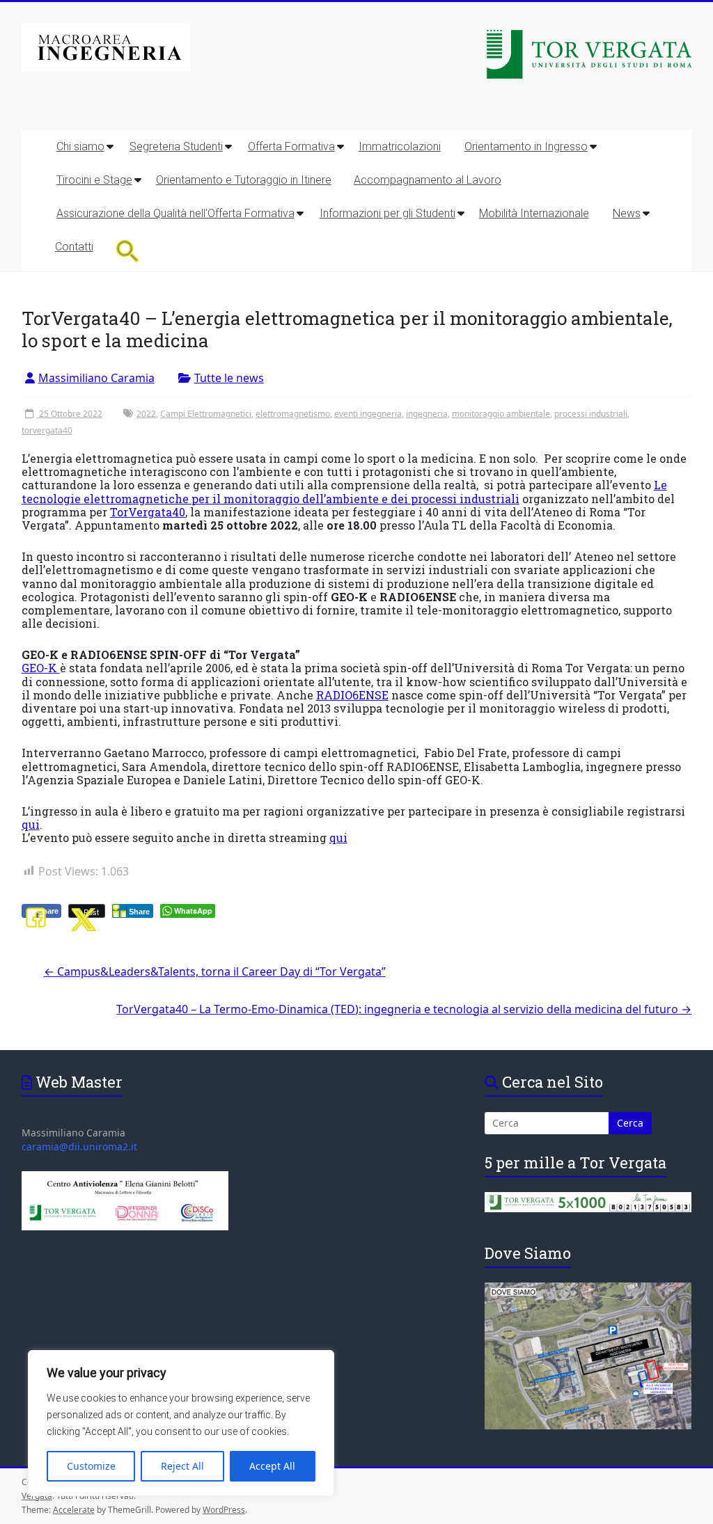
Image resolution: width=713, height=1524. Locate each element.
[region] (181, 1423)
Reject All (182, 1466)
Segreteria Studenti (176, 146)
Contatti (74, 246)
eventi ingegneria (368, 414)
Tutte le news (229, 378)
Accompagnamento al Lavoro (427, 179)
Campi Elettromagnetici (205, 414)
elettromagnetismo (293, 414)
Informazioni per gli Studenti (387, 213)
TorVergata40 (147, 512)
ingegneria (427, 414)
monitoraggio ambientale (501, 414)
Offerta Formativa (291, 146)
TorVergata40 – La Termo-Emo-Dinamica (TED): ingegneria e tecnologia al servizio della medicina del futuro (403, 1009)
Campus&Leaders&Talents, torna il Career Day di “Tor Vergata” (215, 971)
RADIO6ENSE (352, 695)
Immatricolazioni (400, 146)
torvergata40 (47, 430)
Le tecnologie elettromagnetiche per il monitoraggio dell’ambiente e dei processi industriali (344, 491)
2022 (146, 414)
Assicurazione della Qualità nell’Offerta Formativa (175, 213)
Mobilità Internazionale (534, 213)
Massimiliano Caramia (96, 378)
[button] (127, 250)
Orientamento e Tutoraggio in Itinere (243, 179)
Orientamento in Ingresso (526, 146)
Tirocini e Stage (94, 179)
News (627, 213)
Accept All (272, 1466)
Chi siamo (80, 146)
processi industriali (590, 414)
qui (31, 824)
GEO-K (41, 667)
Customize (91, 1466)
